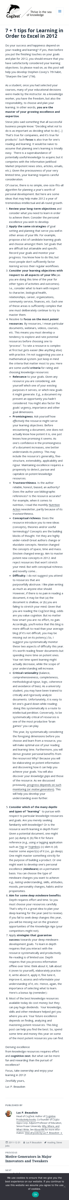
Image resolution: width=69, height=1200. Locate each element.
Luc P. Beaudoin (34, 1142)
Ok (35, 1194)
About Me (39, 1129)
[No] (64, 1186)
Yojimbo (33, 847)
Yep (21, 847)
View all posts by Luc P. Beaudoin (42, 1132)
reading (51, 1142)
